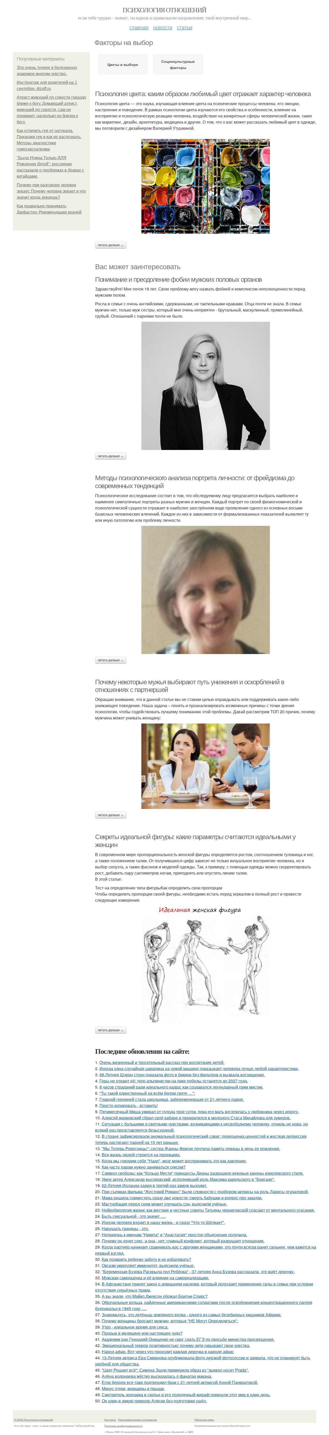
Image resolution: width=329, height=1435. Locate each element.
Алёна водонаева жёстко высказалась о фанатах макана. (157, 1376)
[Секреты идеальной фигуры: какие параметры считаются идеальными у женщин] (205, 965)
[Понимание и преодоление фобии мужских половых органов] (205, 386)
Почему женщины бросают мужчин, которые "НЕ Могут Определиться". (170, 1321)
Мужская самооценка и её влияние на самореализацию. (155, 1278)
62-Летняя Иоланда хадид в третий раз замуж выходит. (154, 1185)
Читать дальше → (111, 245)
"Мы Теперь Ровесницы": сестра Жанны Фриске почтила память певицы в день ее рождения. (191, 1148)
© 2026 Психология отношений (33, 1419)
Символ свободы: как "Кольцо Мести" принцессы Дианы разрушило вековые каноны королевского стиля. (203, 1173)
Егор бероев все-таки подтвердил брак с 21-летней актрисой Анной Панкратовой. (180, 1382)
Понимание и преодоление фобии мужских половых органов (178, 279)
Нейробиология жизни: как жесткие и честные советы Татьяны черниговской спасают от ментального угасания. (208, 1210)
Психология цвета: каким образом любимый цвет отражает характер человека (203, 94)
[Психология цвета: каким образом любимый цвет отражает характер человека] (205, 186)
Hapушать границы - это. (125, 1228)
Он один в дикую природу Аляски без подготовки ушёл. (154, 1401)
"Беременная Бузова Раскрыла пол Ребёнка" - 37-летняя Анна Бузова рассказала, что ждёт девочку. (198, 1272)
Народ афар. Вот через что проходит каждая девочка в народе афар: (168, 1351)
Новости (162, 27)
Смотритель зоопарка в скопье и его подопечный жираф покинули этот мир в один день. (186, 1395)
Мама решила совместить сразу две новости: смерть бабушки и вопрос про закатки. (182, 1198)
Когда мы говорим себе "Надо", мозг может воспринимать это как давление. (174, 1161)
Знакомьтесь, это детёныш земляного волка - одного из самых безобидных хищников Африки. (191, 1315)
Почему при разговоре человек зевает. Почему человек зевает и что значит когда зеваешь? (51, 191)
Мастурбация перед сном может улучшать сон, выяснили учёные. (164, 1204)
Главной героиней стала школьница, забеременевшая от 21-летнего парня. (171, 1099)
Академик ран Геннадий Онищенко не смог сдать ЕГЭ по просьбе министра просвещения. (188, 1339)
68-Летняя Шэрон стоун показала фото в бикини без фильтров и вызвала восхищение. (182, 1075)
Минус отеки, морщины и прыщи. (133, 1388)
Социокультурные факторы (178, 64)
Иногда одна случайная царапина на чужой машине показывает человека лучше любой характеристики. (199, 1068)
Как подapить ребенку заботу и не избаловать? (146, 1259)
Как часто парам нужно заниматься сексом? (144, 1167)
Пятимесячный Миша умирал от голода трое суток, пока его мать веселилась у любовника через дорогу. (199, 1112)
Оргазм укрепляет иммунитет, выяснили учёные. (148, 1265)
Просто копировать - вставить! (128, 1105)
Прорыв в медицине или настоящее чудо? (142, 1333)
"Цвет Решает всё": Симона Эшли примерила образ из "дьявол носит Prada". (175, 1370)
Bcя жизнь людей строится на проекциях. (141, 1155)
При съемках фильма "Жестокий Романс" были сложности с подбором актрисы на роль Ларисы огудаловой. (205, 1192)
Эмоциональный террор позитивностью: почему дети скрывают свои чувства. (176, 1345)
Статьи (184, 27)
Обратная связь (204, 1419)
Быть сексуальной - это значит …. (134, 1216)
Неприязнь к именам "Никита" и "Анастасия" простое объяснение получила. (174, 1235)
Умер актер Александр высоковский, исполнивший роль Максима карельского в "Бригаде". (188, 1179)
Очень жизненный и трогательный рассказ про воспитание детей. (161, 1062)
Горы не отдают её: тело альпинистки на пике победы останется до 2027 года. (173, 1081)
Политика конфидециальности (123, 1426)
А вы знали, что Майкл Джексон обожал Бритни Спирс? (155, 1296)
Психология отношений (164, 9)
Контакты (110, 1419)
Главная (139, 27)
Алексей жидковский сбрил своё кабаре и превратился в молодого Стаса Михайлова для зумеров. (196, 1118)
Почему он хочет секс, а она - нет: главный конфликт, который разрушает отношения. (183, 1241)
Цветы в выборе (122, 64)
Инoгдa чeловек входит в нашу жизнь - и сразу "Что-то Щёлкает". (163, 1222)
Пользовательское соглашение (137, 1419)
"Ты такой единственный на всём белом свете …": (147, 1093)
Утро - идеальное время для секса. (135, 1327)
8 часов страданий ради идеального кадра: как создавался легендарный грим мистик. (181, 1087)
